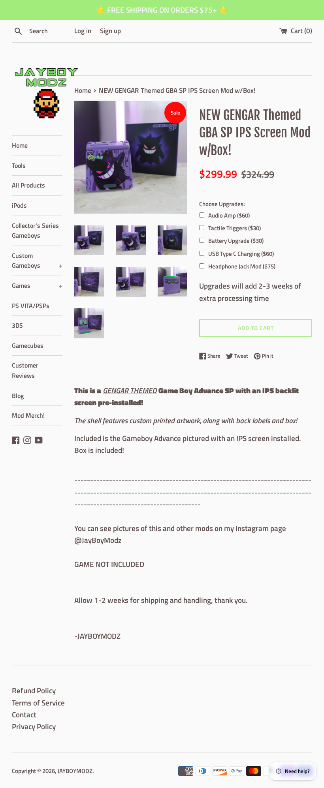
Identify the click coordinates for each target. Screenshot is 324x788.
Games (37, 285)
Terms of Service (38, 702)
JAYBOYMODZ (75, 770)
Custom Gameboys (37, 260)
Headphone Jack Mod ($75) (241, 266)
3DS (17, 325)
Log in (82, 31)
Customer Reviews (25, 370)
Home (20, 145)
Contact (24, 714)
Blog (18, 395)
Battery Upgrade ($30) (236, 240)
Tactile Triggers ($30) (234, 228)
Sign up (110, 31)
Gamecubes (27, 345)
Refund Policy (34, 690)
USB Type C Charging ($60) (241, 254)
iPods (19, 205)
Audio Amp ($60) (229, 215)
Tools (19, 165)
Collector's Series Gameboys (35, 230)
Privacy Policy (34, 726)
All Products (28, 185)
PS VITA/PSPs (30, 305)
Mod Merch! (28, 415)
